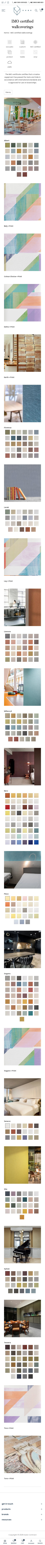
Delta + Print (9, 327)
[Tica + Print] (22, 1405)
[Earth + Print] (22, 354)
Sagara (7, 973)
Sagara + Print (10, 1071)
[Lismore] (22, 608)
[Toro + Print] (22, 1455)
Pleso (6, 894)
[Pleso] (22, 871)
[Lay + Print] (22, 558)
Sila (5, 1189)
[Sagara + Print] (22, 1048)
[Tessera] (22, 1320)
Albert (6, 140)
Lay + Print (8, 581)
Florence (7, 427)
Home (6, 33)
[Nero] (22, 768)
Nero (6, 791)
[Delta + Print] (22, 304)
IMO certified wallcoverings (21, 33)
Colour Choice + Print (13, 276)
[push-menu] (3, 10)
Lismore (7, 631)
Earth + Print (9, 377)
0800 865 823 (38, 2)
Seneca (7, 1121)
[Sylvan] (22, 1246)
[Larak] (22, 484)
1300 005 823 (22, 2)
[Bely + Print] (22, 203)
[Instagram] (2, 2)
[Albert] (22, 117)
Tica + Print (9, 1428)
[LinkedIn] (5, 2)
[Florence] (22, 405)
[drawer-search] (36, 10)
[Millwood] (22, 688)
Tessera (7, 1342)
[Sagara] (22, 950)
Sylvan (7, 1269)
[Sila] (22, 1166)
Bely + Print (8, 226)
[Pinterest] (8, 2)
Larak (6, 507)
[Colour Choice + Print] (22, 253)
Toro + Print (9, 1478)
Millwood (8, 711)
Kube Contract (30, 1535)
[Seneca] (22, 1098)
